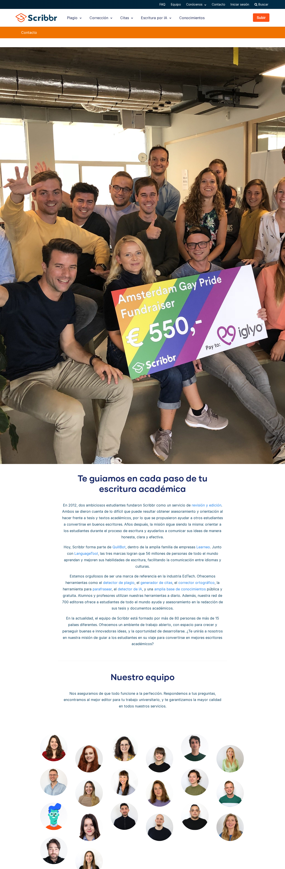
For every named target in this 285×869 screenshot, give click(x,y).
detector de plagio (118, 582)
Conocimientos (192, 18)
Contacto (218, 4)
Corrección (99, 18)
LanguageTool (86, 553)
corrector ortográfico (196, 582)
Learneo (203, 547)
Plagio (73, 18)
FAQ (162, 4)
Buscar (262, 4)
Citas (125, 18)
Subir (261, 17)
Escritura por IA (154, 18)
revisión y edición (206, 505)
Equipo (176, 4)
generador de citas (156, 582)
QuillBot (119, 547)
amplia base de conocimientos (180, 589)
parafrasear (102, 589)
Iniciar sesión (239, 4)
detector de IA (130, 589)
